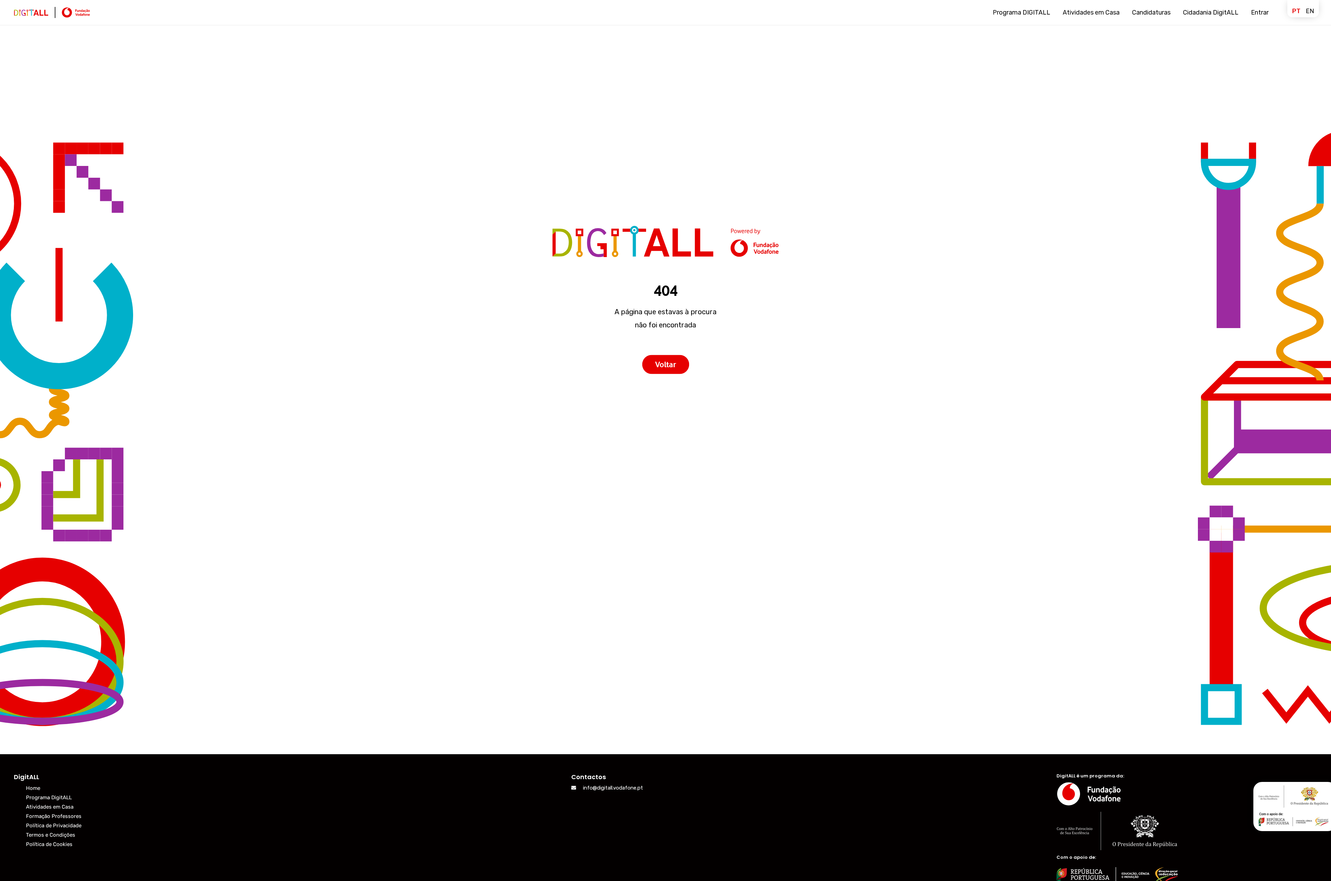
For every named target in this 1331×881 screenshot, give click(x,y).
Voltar (665, 364)
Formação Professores (53, 816)
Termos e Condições (50, 835)
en (1310, 11)
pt (1296, 11)
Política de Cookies (49, 844)
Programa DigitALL (49, 797)
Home (33, 788)
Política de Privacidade (53, 825)
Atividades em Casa (49, 807)
